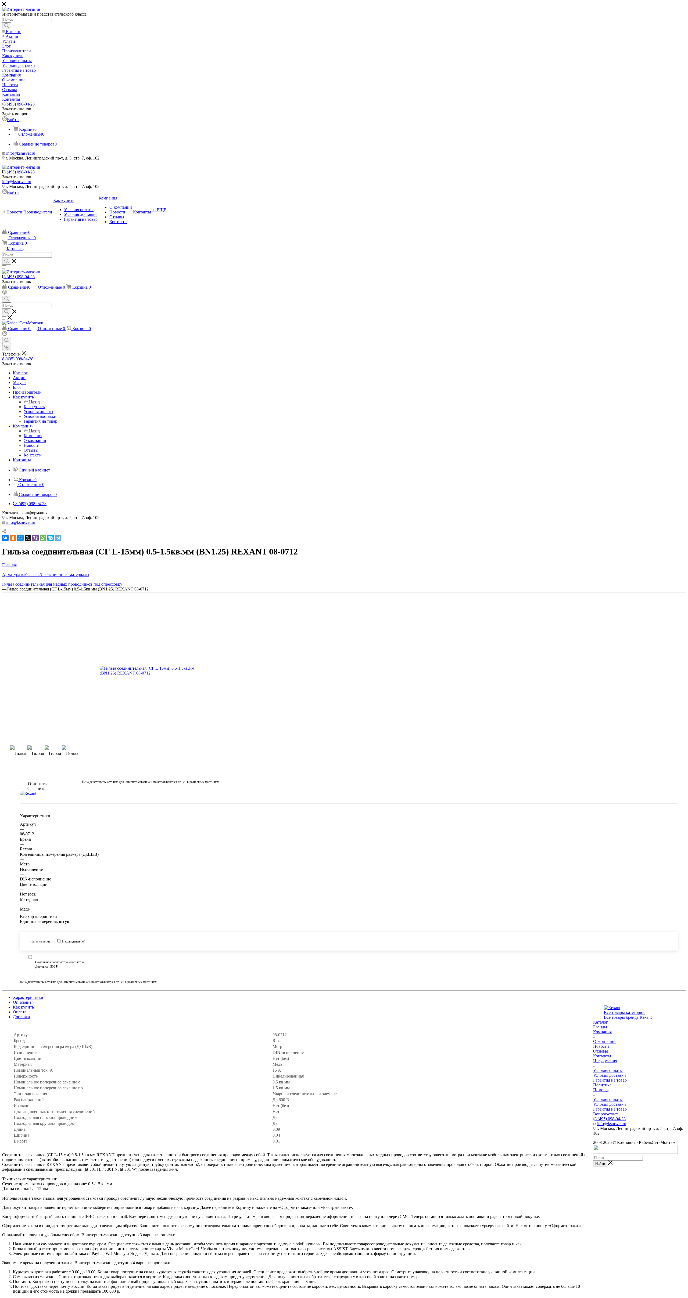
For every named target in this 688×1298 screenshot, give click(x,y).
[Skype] (50, 538)
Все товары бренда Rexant (628, 1017)
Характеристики (28, 997)
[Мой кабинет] (4, 293)
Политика (602, 1085)
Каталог (600, 1022)
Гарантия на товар (610, 1080)
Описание (22, 1002)
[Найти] (6, 25)
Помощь (600, 1089)
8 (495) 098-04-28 (19, 104)
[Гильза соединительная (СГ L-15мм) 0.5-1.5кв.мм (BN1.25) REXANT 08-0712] (150, 670)
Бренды (600, 1027)
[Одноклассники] (13, 538)
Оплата (19, 1012)
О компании (604, 1041)
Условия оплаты (608, 1070)
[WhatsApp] (43, 538)
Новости (601, 1046)
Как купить (34, 406)
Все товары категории (624, 1012)
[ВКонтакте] (5, 538)
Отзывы (600, 1051)
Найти (600, 1164)
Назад (34, 402)
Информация (605, 1060)
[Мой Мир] (20, 538)
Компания (33, 435)
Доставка (21, 1016)
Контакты (602, 1056)
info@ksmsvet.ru (20, 153)
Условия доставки (609, 1075)
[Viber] (35, 538)
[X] (28, 538)
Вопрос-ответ (605, 1114)
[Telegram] (58, 538)
